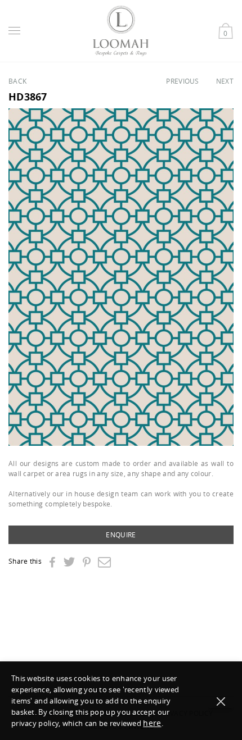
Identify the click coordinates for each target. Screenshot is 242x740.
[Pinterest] (87, 562)
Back (17, 80)
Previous (182, 80)
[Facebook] (52, 562)
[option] (121, 277)
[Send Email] (104, 561)
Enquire (121, 534)
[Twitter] (69, 561)
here (152, 723)
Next (225, 80)
